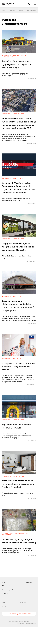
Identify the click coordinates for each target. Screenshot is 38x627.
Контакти (29, 582)
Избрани (12, 10)
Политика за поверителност (11, 590)
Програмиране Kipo (30, 623)
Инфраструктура (19, 55)
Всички (21, 10)
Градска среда (7, 533)
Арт (3, 10)
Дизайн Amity (20, 623)
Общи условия (6, 586)
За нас (4, 582)
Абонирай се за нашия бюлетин (19, 614)
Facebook (5, 594)
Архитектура (6, 55)
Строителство (7, 56)
